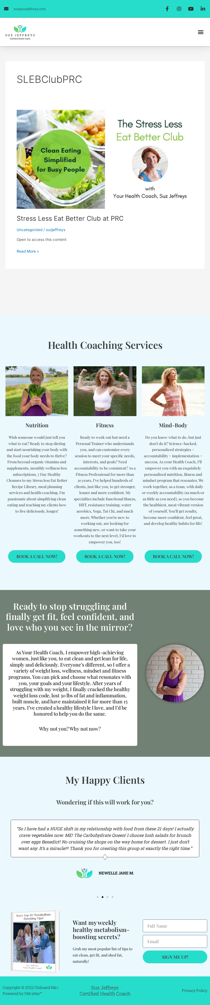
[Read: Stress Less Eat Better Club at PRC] (105, 159)
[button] (200, 32)
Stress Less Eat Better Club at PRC (70, 218)
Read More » (28, 250)
